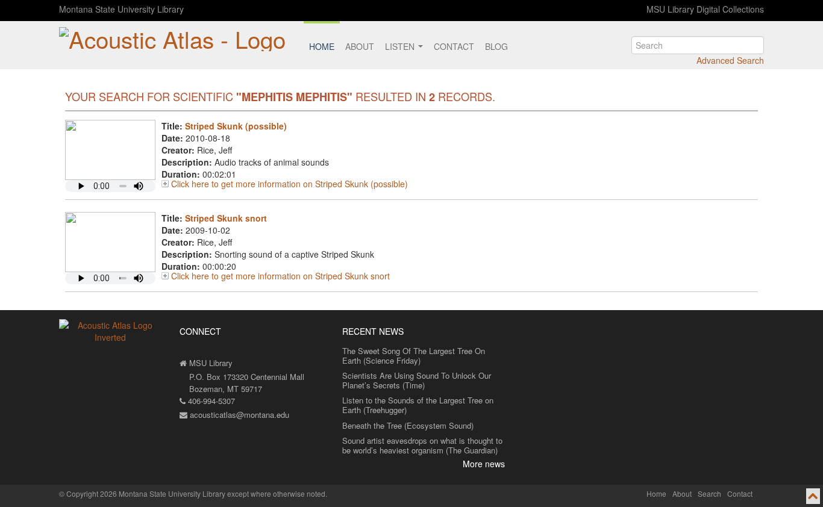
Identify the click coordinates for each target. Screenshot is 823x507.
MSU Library (210, 363)
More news (484, 464)
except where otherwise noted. (277, 493)
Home (321, 46)
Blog (496, 46)
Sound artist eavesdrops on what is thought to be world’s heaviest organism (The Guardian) (422, 445)
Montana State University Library (121, 9)
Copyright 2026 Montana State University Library (145, 493)
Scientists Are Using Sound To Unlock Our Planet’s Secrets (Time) (416, 380)
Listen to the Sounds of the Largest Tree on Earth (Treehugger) (417, 404)
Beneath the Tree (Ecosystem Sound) (408, 425)
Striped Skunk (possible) (236, 126)
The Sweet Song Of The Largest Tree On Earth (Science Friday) (413, 355)
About (359, 46)
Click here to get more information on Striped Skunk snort (280, 276)
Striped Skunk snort (226, 218)
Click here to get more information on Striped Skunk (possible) (289, 184)
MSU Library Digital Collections (705, 9)
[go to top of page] (813, 496)
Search (709, 493)
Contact (454, 46)
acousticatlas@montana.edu (238, 414)
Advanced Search (730, 60)
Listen (401, 46)
